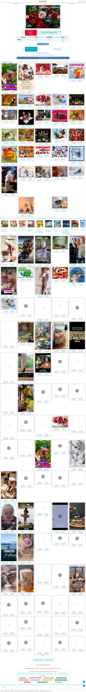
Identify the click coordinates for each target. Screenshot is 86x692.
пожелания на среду (35, 678)
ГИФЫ (43, 672)
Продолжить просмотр (43, 659)
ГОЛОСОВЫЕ (43, 3)
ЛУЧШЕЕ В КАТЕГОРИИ (30, 672)
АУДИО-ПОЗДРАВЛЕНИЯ (63, 672)
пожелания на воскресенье (35, 676)
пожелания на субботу (49, 676)
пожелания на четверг (24, 678)
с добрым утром (22, 676)
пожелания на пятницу (61, 676)
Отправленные (57, 49)
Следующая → (71, 3)
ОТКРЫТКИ (39, 672)
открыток (21, 672)
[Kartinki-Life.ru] (43, 1)
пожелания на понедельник (61, 678)
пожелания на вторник (47, 678)
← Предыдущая (14, 3)
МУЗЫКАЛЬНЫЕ (49, 672)
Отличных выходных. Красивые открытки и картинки (43, 55)
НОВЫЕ (55, 672)
